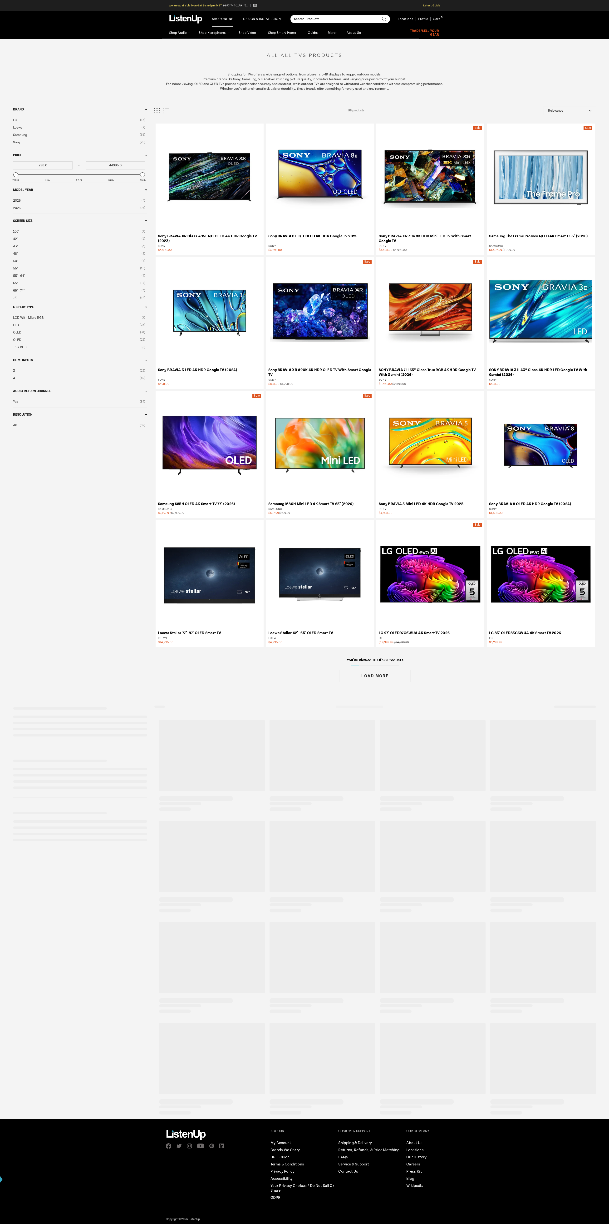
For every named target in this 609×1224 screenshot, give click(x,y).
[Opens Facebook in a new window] (170, 1146)
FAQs (343, 1157)
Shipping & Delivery (355, 1143)
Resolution (22, 415)
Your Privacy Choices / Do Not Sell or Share (302, 1188)
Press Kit (414, 1171)
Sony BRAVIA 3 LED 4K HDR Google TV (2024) (197, 370)
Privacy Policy (282, 1171)
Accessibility (281, 1178)
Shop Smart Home (282, 33)
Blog (410, 1178)
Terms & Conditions (287, 1164)
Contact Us (348, 1171)
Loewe (163, 638)
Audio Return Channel (32, 391)
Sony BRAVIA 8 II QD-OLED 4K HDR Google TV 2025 (313, 236)
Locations (405, 19)
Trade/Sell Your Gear (424, 33)
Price (17, 155)
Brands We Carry (285, 1150)
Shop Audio (178, 33)
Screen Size (23, 221)
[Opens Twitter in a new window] (181, 1146)
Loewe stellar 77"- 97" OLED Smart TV (189, 633)
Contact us (255, 5)
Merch (332, 33)
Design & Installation (262, 19)
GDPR (275, 1197)
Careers (413, 1164)
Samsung (496, 246)
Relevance (555, 111)
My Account (280, 1143)
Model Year (23, 190)
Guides (313, 33)
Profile (423, 19)
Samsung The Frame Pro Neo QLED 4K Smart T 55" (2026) (538, 236)
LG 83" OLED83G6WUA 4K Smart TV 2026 (525, 633)
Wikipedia (414, 1186)
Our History (416, 1157)
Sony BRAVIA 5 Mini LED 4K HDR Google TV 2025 (421, 504)
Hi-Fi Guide (280, 1157)
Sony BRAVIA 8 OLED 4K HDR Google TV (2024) (530, 504)
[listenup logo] (185, 19)
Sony (162, 246)
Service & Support (353, 1164)
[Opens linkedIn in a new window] (223, 1146)
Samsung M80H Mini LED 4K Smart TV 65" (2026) (311, 504)
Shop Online (222, 19)
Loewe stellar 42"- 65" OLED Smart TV (300, 633)
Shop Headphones (212, 33)
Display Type (23, 307)
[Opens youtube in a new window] (202, 1146)
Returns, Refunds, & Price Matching (368, 1150)
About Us (354, 33)
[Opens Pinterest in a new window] (213, 1146)
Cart (436, 19)
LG (381, 638)
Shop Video (247, 33)
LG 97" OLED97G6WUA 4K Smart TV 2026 (414, 633)
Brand (18, 109)
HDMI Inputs (23, 360)
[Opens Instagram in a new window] (191, 1146)
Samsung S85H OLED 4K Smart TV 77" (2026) (196, 504)
